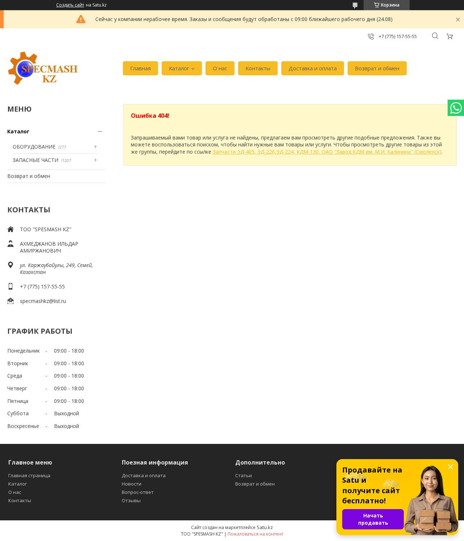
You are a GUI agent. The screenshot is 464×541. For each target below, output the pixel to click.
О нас (220, 68)
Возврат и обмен (377, 68)
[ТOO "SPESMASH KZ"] (43, 68)
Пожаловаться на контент (255, 534)
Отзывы (131, 500)
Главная (140, 68)
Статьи (243, 475)
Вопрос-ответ (138, 492)
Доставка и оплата (313, 68)
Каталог (179, 68)
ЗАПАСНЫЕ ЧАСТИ (35, 160)
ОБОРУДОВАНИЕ (34, 146)
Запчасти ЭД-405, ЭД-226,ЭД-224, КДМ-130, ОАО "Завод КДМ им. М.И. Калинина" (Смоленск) (327, 151)
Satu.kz (265, 527)
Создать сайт (70, 5)
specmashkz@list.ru (43, 300)
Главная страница (29, 475)
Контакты (257, 68)
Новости (131, 483)
